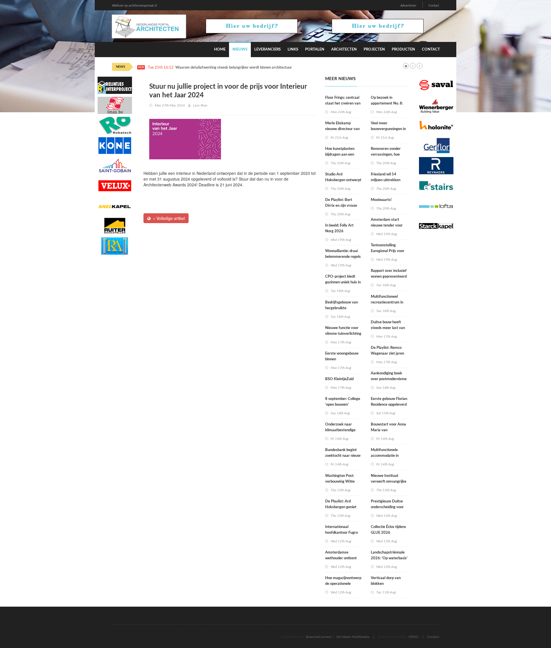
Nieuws (239, 49)
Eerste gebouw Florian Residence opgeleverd (389, 402)
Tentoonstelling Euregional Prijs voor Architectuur (387, 251)
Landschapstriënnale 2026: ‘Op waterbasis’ (389, 555)
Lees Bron (200, 105)
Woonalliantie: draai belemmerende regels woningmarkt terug (343, 256)
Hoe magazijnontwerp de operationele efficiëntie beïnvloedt (343, 583)
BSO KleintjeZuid (339, 379)
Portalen (314, 49)
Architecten (344, 49)
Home (220, 49)
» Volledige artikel (168, 218)
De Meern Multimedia (352, 637)
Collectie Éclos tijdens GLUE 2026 (388, 530)
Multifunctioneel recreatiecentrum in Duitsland (387, 302)
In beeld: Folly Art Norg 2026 (339, 228)
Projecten (374, 49)
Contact (433, 5)
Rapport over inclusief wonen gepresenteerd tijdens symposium (389, 276)
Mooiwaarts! (381, 200)
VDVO (413, 637)
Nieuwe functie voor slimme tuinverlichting (343, 331)
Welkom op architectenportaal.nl (134, 5)
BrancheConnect (318, 637)
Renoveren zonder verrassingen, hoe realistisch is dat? (386, 154)
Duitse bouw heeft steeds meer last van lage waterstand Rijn (388, 328)
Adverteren (408, 5)
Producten (403, 49)
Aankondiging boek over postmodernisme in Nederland (389, 379)
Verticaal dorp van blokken (386, 581)
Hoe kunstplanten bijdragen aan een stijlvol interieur (339, 154)
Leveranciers (267, 49)
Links (293, 49)
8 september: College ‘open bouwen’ (342, 402)
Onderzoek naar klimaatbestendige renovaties (340, 430)
